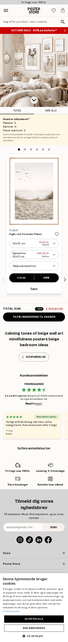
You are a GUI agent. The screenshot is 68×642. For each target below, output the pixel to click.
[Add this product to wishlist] (57, 234)
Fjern (34, 288)
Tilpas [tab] (17, 110)
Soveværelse (36, 357)
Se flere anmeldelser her (34, 448)
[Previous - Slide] (3, 280)
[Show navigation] (6, 10)
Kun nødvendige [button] (34, 628)
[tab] (53, 10)
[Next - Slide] (65, 280)
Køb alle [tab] (51, 110)
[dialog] (34, 607)
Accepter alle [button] (34, 618)
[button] (34, 100)
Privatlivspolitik (11, 611)
